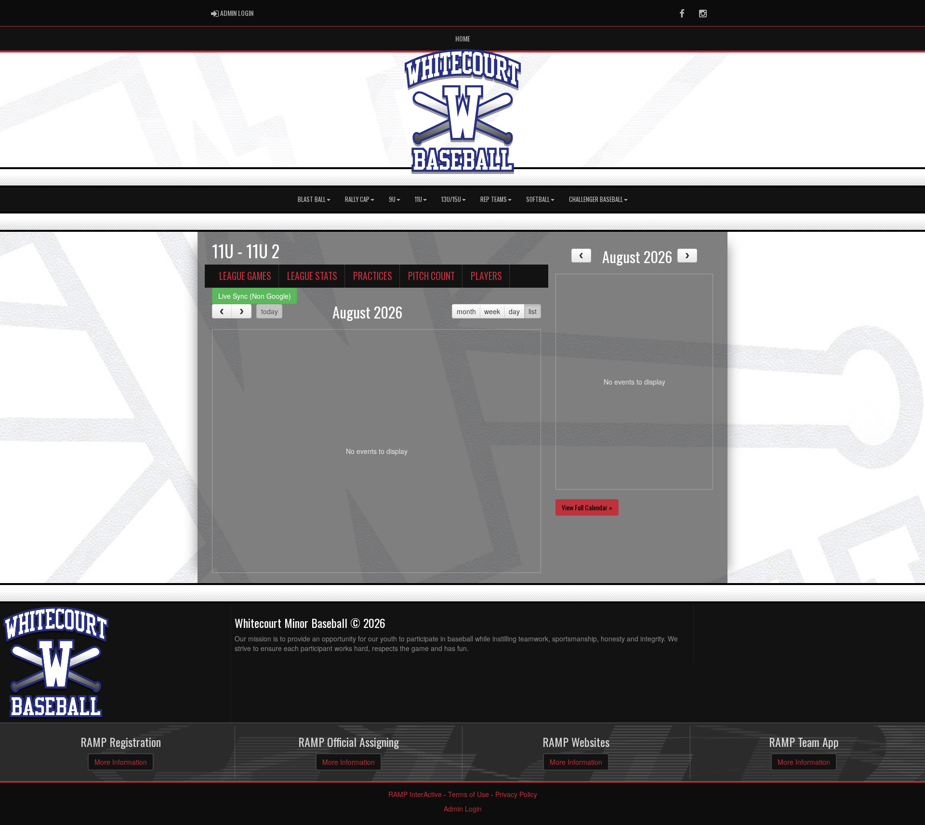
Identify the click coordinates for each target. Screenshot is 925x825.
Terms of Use (468, 794)
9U (392, 199)
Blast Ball (312, 199)
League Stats (312, 276)
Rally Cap (357, 199)
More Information (120, 762)
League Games (245, 276)
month (466, 311)
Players (486, 276)
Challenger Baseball (596, 199)
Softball (538, 199)
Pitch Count (431, 276)
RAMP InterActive (415, 794)
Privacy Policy (516, 794)
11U (418, 199)
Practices (372, 276)
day (514, 311)
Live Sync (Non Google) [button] (254, 296)
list (533, 311)
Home (462, 38)
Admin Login (463, 808)
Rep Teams (493, 199)
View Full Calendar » (587, 507)
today (269, 311)
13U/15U (451, 199)
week (492, 311)
